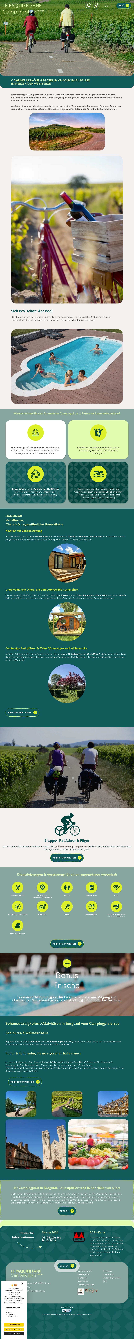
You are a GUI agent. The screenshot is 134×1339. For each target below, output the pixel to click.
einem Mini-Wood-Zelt (95, 595)
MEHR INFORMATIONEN (19, 712)
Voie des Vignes (56, 1041)
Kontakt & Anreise (111, 1278)
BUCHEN (64, 1266)
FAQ (105, 1281)
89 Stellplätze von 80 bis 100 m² (84, 654)
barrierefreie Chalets (91, 536)
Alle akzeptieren (14, 1325)
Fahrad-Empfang (86, 1284)
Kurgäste (107, 1271)
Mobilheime (42, 536)
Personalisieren (14, 1333)
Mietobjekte (84, 1274)
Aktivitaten (83, 1281)
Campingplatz (85, 1271)
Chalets (72, 536)
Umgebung (108, 1274)
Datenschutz (65, 1314)
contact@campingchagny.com (30, 1291)
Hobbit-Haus (63, 595)
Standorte (82, 1278)
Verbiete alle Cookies (14, 1329)
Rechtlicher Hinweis (51, 1314)
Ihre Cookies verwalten (82, 1314)
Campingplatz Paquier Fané (29, 94)
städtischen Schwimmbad (33, 1000)
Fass (80, 595)
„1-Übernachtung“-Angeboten (71, 846)
